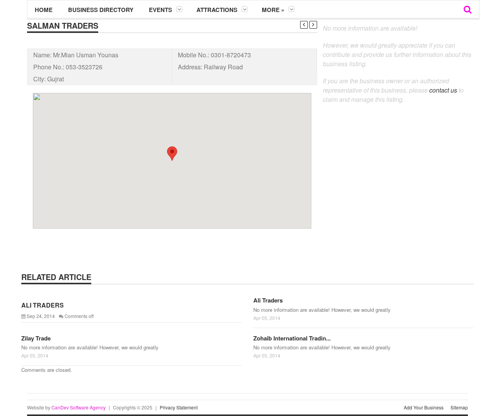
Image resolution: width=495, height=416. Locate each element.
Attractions (216, 9)
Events (160, 9)
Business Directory (100, 9)
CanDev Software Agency (78, 407)
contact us (443, 90)
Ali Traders (268, 300)
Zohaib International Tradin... (292, 338)
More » (273, 9)
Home (44, 9)
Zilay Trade (36, 338)
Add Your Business (424, 407)
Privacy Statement (179, 407)
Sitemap (459, 407)
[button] (172, 153)
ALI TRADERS (42, 305)
